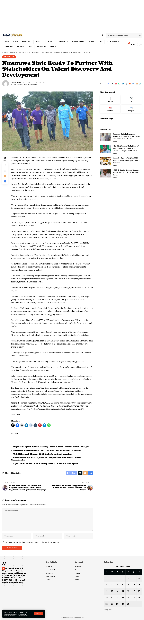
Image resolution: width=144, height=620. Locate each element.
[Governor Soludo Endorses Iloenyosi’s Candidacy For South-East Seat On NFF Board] (105, 137)
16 (128, 591)
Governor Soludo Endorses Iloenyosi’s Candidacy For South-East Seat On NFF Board (126, 136)
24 (134, 598)
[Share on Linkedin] (122, 83)
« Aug (106, 610)
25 (139, 598)
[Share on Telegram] (133, 83)
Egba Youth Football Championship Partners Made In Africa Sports (46, 464)
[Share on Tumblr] (126, 83)
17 (134, 591)
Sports (115, 141)
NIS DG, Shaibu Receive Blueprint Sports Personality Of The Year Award (126, 172)
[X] (131, 99)
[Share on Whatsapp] (119, 83)
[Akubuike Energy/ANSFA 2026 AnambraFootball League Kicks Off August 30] (105, 161)
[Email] (136, 83)
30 (128, 604)
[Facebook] (102, 35)
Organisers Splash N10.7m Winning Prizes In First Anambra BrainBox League (51, 447)
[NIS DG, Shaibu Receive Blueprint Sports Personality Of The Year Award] (105, 173)
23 (128, 598)
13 (112, 591)
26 (107, 604)
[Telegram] (131, 109)
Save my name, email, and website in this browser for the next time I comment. (32, 542)
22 (123, 598)
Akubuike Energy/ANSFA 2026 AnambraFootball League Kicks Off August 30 (127, 160)
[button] (38, 613)
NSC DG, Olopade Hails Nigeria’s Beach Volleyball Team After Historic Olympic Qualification (126, 148)
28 (117, 604)
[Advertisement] (67, 15)
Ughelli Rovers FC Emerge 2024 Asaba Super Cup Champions (43, 454)
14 (117, 591)
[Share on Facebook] (108, 83)
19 (107, 598)
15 (123, 591)
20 (112, 598)
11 (139, 585)
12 (107, 591)
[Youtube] (110, 109)
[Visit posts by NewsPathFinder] (5, 83)
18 (139, 591)
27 (112, 604)
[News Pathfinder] (12, 35)
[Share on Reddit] (129, 83)
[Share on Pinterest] (115, 83)
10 (134, 585)
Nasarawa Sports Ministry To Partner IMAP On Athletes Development (47, 450)
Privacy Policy (9, 615)
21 (117, 598)
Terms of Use (22, 615)
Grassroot (9, 57)
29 (123, 604)
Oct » (110, 610)
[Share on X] (112, 83)
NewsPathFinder (16, 82)
